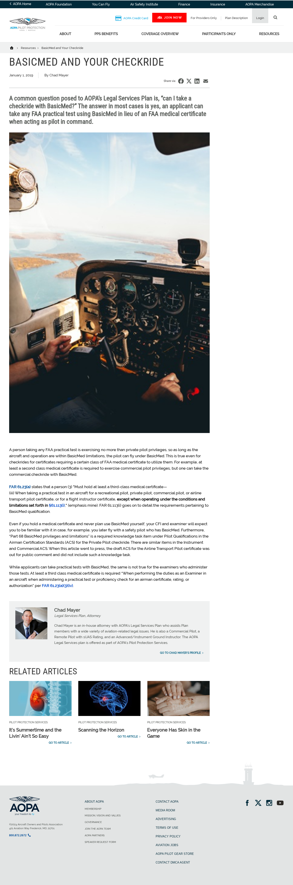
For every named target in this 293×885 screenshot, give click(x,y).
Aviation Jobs (167, 845)
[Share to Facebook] (181, 81)
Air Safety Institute (144, 4)
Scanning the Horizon (101, 730)
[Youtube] (280, 803)
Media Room (165, 810)
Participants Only (219, 34)
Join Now (173, 17)
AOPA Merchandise (259, 4)
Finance (184, 4)
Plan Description (236, 18)
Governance (93, 822)
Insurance (217, 4)
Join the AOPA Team (98, 828)
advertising (166, 819)
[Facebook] (249, 803)
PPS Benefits (106, 34)
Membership (93, 808)
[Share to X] (189, 81)
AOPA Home (21, 4)
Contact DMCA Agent (173, 862)
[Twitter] (260, 803)
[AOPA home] (27, 34)
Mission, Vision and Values (103, 815)
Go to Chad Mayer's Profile (180, 652)
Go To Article (59, 742)
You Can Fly (101, 4)
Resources (269, 34)
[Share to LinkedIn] (197, 81)
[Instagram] (271, 803)
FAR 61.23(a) (20, 486)
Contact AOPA (167, 801)
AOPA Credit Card (135, 18)
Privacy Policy (168, 836)
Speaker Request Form (100, 842)
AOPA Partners (95, 835)
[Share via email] (206, 81)
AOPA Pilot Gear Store (175, 853)
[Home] (14, 47)
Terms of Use (167, 827)
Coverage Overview (160, 34)
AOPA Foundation (59, 4)
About (65, 34)
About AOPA (94, 801)
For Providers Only (204, 18)
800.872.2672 (18, 835)
